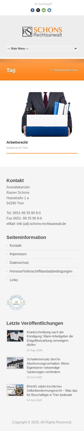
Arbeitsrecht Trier (17, 147)
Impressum (18, 254)
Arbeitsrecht (17, 142)
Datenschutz (19, 262)
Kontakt (15, 245)
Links (14, 280)
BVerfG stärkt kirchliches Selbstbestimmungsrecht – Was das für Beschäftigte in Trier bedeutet (52, 391)
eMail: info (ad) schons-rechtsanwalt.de (36, 224)
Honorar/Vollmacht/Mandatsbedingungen (41, 271)
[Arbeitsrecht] (42, 114)
